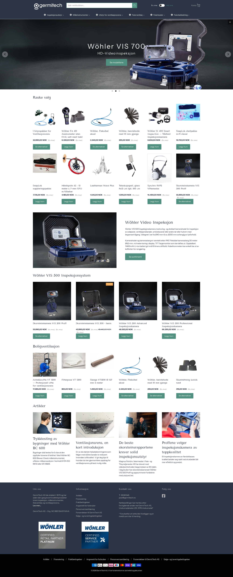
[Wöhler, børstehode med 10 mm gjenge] (131, 116)
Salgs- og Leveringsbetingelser (89, 516)
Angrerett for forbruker (85, 505)
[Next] (228, 54)
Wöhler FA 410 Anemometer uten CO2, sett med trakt (72, 134)
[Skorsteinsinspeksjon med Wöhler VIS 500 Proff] (138, 425)
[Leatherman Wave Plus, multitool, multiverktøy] (102, 165)
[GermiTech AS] (48, 5)
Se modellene (116, 62)
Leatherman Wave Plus (102, 185)
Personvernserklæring (85, 509)
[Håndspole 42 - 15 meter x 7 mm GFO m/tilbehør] (73, 164)
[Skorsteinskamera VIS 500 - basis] (95, 301)
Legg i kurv (68, 146)
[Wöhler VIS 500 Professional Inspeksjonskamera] (181, 301)
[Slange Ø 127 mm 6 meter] (102, 361)
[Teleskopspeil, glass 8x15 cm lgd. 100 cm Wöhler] (131, 165)
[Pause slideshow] (230, 22)
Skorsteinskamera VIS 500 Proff (49, 323)
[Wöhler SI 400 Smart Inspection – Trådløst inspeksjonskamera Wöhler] (159, 116)
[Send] (134, 5)
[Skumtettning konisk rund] (188, 365)
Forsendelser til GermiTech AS (89, 512)
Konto (193, 5)
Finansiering (81, 499)
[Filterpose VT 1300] (73, 361)
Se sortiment (135, 256)
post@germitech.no (127, 497)
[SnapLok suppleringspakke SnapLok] (45, 163)
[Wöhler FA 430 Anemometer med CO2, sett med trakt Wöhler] (73, 116)
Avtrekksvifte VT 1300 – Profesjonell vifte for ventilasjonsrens (44, 383)
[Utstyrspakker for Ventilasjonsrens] (45, 116)
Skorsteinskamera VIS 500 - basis (93, 323)
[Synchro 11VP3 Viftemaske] (159, 168)
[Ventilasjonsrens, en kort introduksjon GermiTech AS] (95, 425)
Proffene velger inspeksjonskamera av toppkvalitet (179, 447)
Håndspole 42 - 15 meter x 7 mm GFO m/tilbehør (72, 188)
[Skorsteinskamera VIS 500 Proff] (188, 165)
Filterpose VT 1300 (71, 380)
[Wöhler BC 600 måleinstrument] (52, 423)
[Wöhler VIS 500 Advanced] (138, 301)
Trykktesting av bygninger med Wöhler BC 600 (51, 443)
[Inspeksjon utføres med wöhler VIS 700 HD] (181, 425)
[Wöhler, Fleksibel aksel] (102, 116)
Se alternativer (41, 146)
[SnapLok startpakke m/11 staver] (188, 112)
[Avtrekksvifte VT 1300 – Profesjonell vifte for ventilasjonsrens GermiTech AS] (45, 365)
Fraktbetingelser (83, 502)
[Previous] (5, 54)
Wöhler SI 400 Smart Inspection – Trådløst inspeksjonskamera (159, 134)
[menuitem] (53, 15)
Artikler (79, 495)
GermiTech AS (102, 570)
